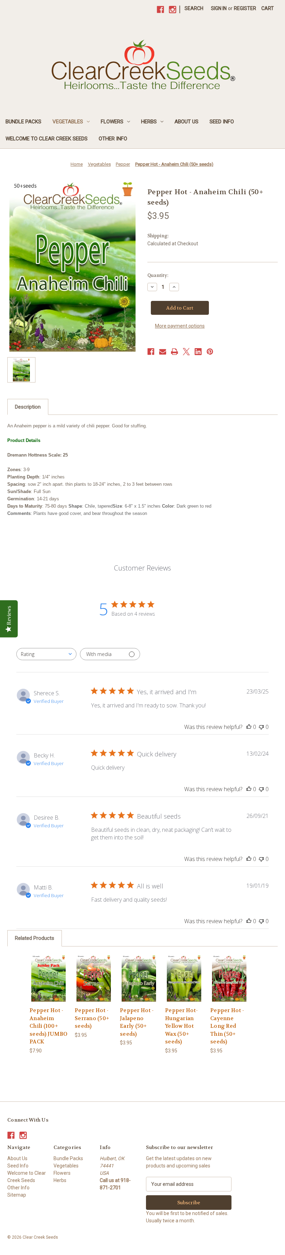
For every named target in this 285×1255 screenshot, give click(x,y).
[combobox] (46, 654)
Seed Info (222, 121)
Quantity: (157, 275)
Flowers (112, 121)
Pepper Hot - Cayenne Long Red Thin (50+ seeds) (227, 1026)
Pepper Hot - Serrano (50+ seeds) (92, 1018)
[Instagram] (172, 9)
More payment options (180, 326)
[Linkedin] (198, 351)
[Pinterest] (209, 351)
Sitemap (16, 1195)
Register (245, 8)
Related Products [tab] (34, 938)
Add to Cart (48, 986)
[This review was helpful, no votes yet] (248, 727)
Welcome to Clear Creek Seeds (47, 139)
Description (28, 407)
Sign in (219, 8)
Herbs (149, 121)
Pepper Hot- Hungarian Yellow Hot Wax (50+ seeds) (181, 1026)
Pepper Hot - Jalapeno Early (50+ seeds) (137, 1022)
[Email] (162, 351)
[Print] (174, 351)
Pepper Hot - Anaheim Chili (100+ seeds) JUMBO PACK (48, 1026)
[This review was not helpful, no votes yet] (261, 727)
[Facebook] (160, 9)
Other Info (113, 139)
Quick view (48, 969)
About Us (186, 121)
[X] (186, 351)
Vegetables (67, 121)
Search (194, 8)
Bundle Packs (23, 121)
